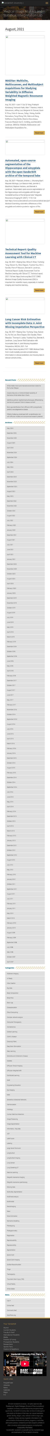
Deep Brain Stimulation (14, 1046)
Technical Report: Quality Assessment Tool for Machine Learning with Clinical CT (23, 253)
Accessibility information (24, 1427)
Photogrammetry (12, 1231)
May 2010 (10, 913)
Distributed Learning (13, 1075)
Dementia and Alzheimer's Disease (17, 1056)
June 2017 (10, 695)
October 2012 (11, 850)
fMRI (8, 1095)
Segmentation (11, 1250)
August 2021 (11, 540)
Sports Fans (8, 1347)
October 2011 (11, 884)
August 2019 (11, 612)
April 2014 (10, 806)
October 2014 (11, 782)
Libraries (6, 1385)
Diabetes (9, 1061)
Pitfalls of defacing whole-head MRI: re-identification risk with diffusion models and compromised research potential (25, 415)
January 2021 (11, 559)
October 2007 (11, 957)
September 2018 (12, 656)
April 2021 (10, 554)
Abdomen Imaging (12, 973)
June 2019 (10, 622)
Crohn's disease (11, 1036)
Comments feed (12, 1310)
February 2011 (11, 903)
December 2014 (12, 777)
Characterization (12, 1007)
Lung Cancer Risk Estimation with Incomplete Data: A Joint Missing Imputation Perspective (24, 323)
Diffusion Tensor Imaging (14, 1066)
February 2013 (11, 836)
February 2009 (11, 937)
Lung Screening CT (12, 1167)
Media (5, 1337)
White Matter (11, 1289)
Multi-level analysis (12, 1197)
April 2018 (10, 671)
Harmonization (11, 1104)
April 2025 (10, 448)
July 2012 (10, 865)
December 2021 (12, 535)
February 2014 (11, 811)
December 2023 (12, 477)
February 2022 (11, 525)
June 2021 (10, 549)
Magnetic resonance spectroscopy (17, 1182)
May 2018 (10, 666)
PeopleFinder (8, 1383)
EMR (8, 1080)
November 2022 (12, 506)
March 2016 (11, 743)
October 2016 (11, 714)
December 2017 (12, 680)
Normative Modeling (13, 1221)
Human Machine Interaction (15, 1114)
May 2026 (10, 428)
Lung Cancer (11, 1163)
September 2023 (12, 486)
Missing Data (11, 1187)
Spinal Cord (10, 1255)
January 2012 (11, 879)
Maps (5, 1392)
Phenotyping (11, 1226)
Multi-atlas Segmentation (14, 1192)
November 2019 (12, 603)
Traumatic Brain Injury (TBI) (15, 1279)
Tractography (11, 1274)
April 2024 (10, 472)
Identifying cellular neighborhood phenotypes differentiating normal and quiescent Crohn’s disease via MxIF (25, 401)
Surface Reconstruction (14, 1264)
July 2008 (10, 947)
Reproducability (12, 1240)
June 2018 (10, 661)
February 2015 (11, 773)
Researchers (8, 1344)
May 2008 (10, 952)
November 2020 (12, 569)
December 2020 (12, 564)
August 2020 (11, 579)
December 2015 (12, 758)
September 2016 (12, 719)
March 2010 (11, 918)
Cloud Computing (12, 1012)
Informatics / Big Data (13, 1129)
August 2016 (11, 724)
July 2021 (10, 545)
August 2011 (11, 894)
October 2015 (11, 763)
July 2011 (10, 899)
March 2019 (11, 637)
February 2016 (11, 748)
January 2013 (11, 840)
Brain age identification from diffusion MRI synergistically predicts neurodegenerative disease (24, 408)
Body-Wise (10, 998)
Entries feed (10, 1305)
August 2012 (11, 860)
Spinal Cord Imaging (13, 1260)
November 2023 (12, 481)
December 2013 (12, 816)
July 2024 (10, 462)
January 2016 (11, 753)
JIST (8, 1134)
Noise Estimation (12, 1216)
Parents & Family (9, 1340)
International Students (11, 1335)
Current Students (9, 1330)
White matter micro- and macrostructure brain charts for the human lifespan (24, 387)
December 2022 (12, 501)
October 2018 (11, 651)
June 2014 (10, 797)
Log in (9, 1300)
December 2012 (12, 845)
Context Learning (12, 1032)
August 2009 (11, 933)
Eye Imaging (11, 1090)
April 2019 (10, 632)
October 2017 (11, 685)
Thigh (9, 1269)
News (8, 1211)
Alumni (6, 1328)
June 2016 (10, 734)
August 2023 (11, 491)
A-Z (4, 1395)
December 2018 (12, 646)
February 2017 (11, 705)
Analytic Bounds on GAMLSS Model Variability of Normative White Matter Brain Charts (22, 394)
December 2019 (12, 598)
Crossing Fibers (12, 1041)
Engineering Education (14, 1085)
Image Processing (12, 1119)
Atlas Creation (11, 983)
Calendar (6, 1390)
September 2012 (12, 855)
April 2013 (10, 826)
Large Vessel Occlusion (14, 1148)
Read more (39, 133)
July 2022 (10, 520)
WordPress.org (11, 1315)
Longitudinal (11, 1153)
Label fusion (10, 1138)
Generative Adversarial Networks (16, 1100)
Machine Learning (12, 1172)
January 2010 (11, 928)
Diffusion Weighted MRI (14, 1070)
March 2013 (11, 831)
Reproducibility (11, 1245)
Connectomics (11, 1027)
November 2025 (12, 438)
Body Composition (12, 993)
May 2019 (10, 627)
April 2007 (10, 962)
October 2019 (11, 608)
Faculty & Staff (9, 1332)
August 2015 (11, 768)
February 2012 (11, 874)
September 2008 (12, 942)
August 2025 (11, 443)
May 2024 (10, 467)
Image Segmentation (13, 1124)
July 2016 (10, 729)
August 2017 (11, 690)
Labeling (9, 1143)
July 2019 (10, 617)
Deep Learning (11, 1051)
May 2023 (10, 496)
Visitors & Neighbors (11, 1349)
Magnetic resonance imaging (16, 1177)
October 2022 (11, 511)
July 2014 (10, 792)
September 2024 (12, 457)
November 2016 (12, 709)
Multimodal (10, 1201)
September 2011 (12, 889)
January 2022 (11, 530)
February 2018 (11, 676)
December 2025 (12, 433)
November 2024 (12, 452)
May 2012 (10, 870)
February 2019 (11, 642)
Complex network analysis (15, 1017)
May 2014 (10, 802)
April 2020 (10, 583)
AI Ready (9, 978)
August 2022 (11, 515)
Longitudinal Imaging (13, 1158)
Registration (10, 1235)
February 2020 (11, 588)
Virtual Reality (11, 1284)
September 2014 (12, 787)
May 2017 (10, 700)
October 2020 (11, 574)
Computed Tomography (14, 1022)
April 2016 (10, 739)
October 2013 (11, 821)
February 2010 (11, 923)
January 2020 (11, 593)
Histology (10, 1109)
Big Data (9, 988)
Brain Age (10, 1003)
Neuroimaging (11, 1206)
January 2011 (11, 908)
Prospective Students (11, 1342)
